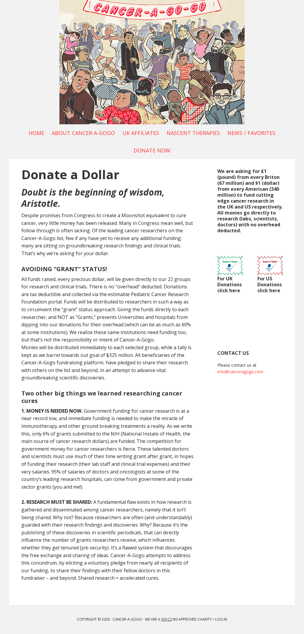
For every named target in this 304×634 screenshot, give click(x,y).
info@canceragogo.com (240, 371)
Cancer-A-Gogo (152, 62)
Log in (221, 619)
